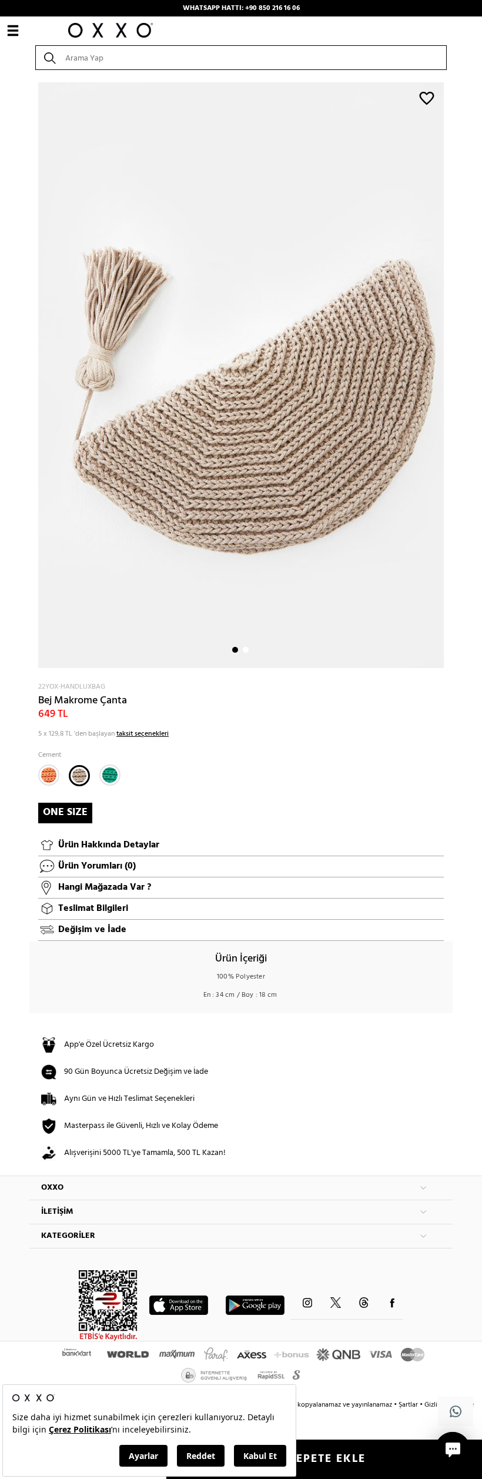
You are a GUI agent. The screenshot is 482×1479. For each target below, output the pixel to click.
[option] (241, 375)
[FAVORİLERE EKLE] (426, 97)
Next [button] (35, 375)
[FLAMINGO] (48, 775)
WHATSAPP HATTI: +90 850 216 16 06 (241, 8)
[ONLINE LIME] (109, 775)
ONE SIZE (65, 812)
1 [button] (235, 650)
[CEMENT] (79, 775)
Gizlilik (435, 1405)
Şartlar (409, 1405)
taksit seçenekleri (142, 734)
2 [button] (246, 650)
